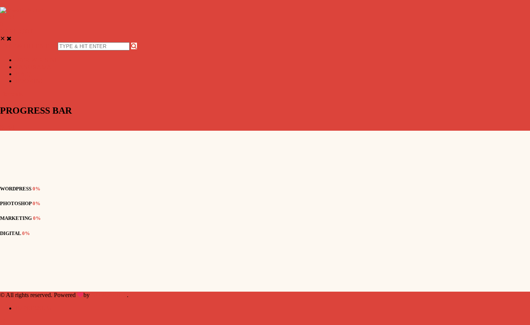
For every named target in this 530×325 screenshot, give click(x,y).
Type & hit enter (28, 46)
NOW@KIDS (109, 295)
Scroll (7, 127)
